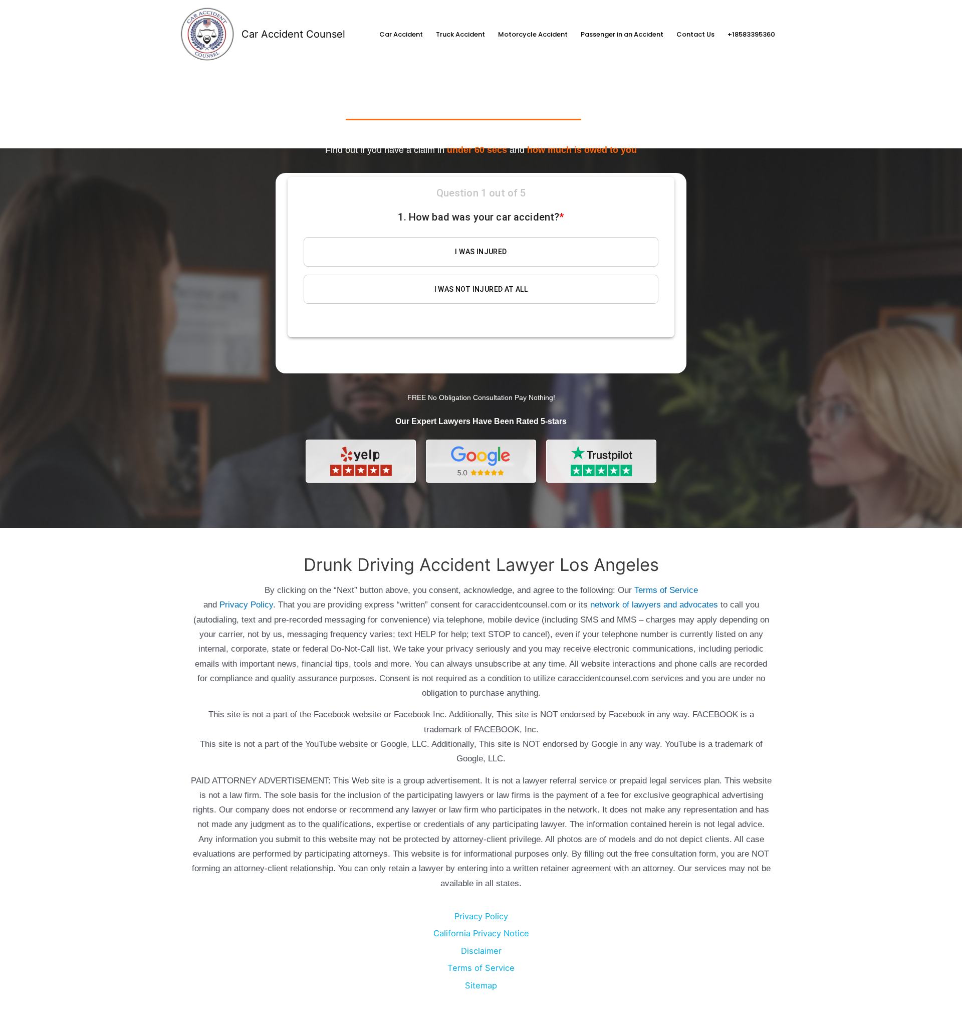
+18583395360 (751, 34)
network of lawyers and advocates (654, 604)
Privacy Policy (246, 604)
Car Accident (401, 34)
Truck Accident (460, 34)
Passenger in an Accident (622, 34)
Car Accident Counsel (293, 34)
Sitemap (481, 985)
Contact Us (695, 34)
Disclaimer (481, 951)
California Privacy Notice (481, 933)
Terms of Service (666, 590)
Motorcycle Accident (533, 34)
